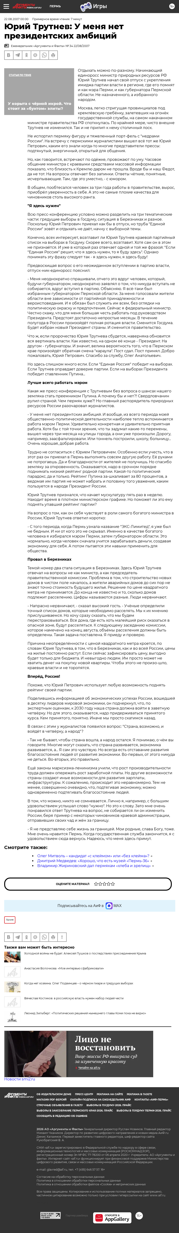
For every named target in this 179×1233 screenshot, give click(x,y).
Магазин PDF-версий (51, 1099)
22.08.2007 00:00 (16, 19)
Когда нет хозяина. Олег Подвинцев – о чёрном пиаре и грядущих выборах (78, 983)
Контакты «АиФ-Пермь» (151, 1099)
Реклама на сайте (110, 1094)
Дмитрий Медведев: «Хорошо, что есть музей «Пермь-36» (93, 861)
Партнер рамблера (77, 1215)
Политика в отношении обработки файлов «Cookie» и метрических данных (91, 1184)
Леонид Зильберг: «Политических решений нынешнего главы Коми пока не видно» (85, 1013)
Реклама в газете (139, 1094)
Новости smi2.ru (19, 1079)
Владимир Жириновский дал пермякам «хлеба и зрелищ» (94, 866)
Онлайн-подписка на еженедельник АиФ (100, 1099)
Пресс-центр (84, 1094)
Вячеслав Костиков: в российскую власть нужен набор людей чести (74, 998)
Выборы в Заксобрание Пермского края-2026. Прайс (75, 1110)
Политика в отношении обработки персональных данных (79, 1180)
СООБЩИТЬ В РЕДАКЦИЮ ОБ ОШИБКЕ (62, 1116)
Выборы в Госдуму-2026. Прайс (108, 1105)
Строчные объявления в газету (60, 1105)
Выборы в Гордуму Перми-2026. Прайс (144, 1110)
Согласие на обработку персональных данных (70, 1177)
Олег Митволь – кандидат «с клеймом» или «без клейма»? (93, 856)
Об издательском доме (54, 1094)
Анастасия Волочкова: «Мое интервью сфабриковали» (64, 968)
